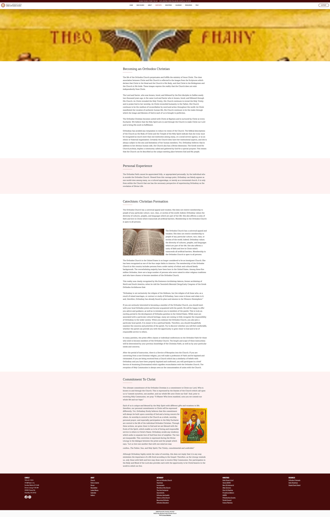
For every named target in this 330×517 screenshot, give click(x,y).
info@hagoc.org (29, 483)
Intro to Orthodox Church (164, 480)
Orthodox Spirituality (163, 495)
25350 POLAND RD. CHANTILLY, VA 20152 (179, 1)
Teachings (160, 483)
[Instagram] (29, 497)
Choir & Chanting (228, 490)
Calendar (93, 493)
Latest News (95, 490)
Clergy (93, 485)
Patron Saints (95, 483)
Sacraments (161, 493)
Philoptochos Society (229, 498)
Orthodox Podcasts (294, 480)
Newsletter (94, 488)
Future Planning (227, 503)
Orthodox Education (163, 503)
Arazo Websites (167, 515)
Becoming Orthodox (163, 500)
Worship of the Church (163, 488)
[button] (141, 5)
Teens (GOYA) (227, 483)
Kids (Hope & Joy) (228, 480)
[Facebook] (26, 497)
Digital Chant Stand (294, 485)
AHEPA (225, 495)
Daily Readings (293, 483)
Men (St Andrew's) (228, 485)
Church (93, 480)
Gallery (93, 495)
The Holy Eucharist (162, 490)
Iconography (160, 485)
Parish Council (227, 500)
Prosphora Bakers (228, 493)
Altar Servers (227, 488)
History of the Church (163, 498)
